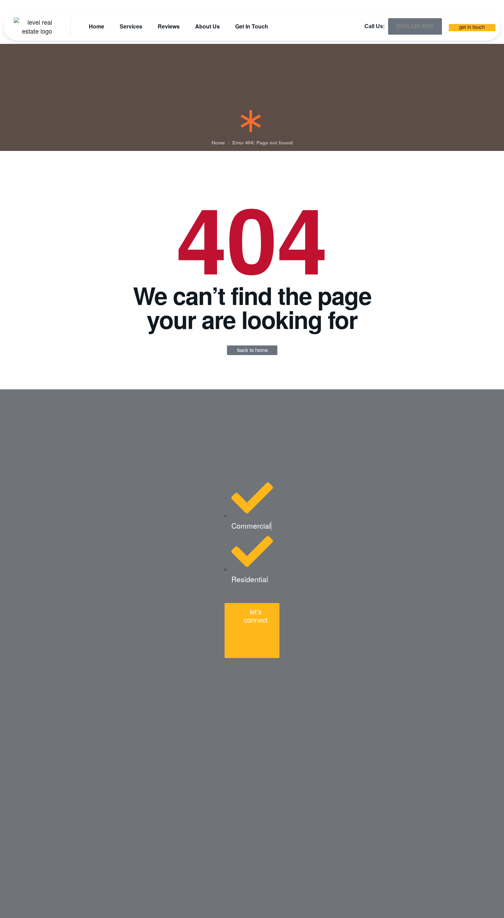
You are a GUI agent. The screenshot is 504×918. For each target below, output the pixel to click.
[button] (415, 26)
